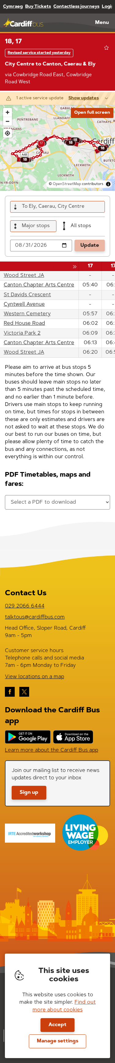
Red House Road (24, 323)
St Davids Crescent (27, 294)
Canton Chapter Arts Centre (39, 285)
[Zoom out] (7, 121)
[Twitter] (24, 692)
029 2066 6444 (24, 606)
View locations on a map (34, 676)
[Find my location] (7, 133)
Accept (57, 1024)
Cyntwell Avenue (24, 304)
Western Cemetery (27, 314)
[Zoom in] (7, 112)
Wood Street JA (24, 275)
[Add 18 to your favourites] (106, 47)
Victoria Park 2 (22, 333)
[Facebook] (10, 692)
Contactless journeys (76, 7)
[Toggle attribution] (108, 184)
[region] (57, 148)
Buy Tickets (38, 7)
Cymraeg (13, 7)
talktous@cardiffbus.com (35, 617)
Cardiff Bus (23, 23)
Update (89, 245)
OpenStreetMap (67, 184)
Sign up (29, 792)
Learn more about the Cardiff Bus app (51, 750)
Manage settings (57, 1041)
